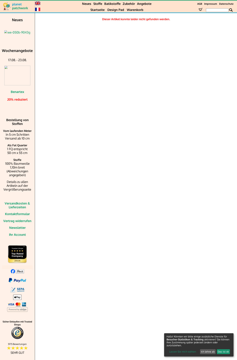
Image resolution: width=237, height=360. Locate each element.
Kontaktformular (17, 214)
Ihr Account (17, 234)
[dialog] (199, 345)
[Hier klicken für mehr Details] (17, 32)
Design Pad (115, 10)
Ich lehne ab (208, 351)
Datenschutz (226, 3)
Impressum (210, 3)
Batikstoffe (112, 4)
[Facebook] (13, 272)
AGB (199, 3)
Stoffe (97, 4)
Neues (86, 4)
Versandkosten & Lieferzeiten (17, 205)
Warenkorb (135, 10)
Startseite (97, 10)
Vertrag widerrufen (17, 221)
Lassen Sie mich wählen (182, 351)
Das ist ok (223, 351)
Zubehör (129, 4)
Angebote (144, 4)
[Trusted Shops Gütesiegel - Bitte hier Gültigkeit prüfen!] (17, 338)
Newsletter (17, 228)
